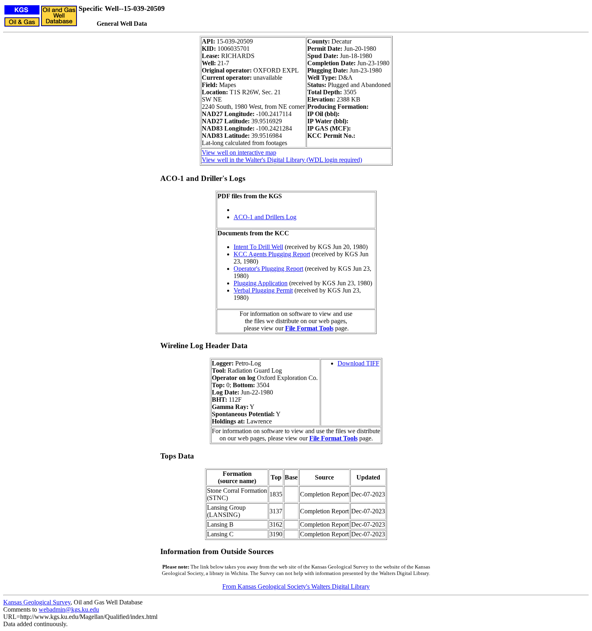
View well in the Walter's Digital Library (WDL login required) (282, 159)
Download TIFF (358, 363)
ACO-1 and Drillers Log (265, 217)
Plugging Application (261, 283)
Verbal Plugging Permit (263, 290)
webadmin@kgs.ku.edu (69, 609)
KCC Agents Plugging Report (272, 254)
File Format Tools (309, 328)
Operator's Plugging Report (268, 268)
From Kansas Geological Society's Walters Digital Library (296, 586)
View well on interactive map (239, 152)
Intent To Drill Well (258, 246)
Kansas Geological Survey (36, 602)
